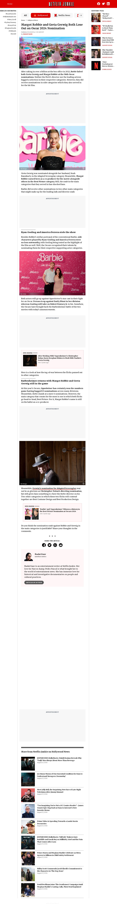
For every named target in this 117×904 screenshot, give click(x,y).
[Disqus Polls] (52, 617)
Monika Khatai (107, 69)
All (25, 15)
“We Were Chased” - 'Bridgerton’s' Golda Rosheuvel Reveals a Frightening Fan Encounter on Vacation (108, 16)
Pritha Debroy (106, 21)
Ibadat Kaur (27, 34)
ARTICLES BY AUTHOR (34, 582)
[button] (84, 67)
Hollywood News (33, 20)
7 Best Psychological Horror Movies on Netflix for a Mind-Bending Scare (107, 64)
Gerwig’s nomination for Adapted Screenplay (54, 488)
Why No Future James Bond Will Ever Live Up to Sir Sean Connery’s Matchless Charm (108, 40)
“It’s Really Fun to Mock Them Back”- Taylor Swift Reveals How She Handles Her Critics (108, 28)
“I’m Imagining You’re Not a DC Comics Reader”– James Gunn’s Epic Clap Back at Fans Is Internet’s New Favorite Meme (60, 807)
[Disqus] (52, 678)
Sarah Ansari (106, 33)
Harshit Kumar (107, 45)
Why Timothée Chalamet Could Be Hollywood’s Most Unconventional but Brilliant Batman (108, 52)
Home (9, 4)
